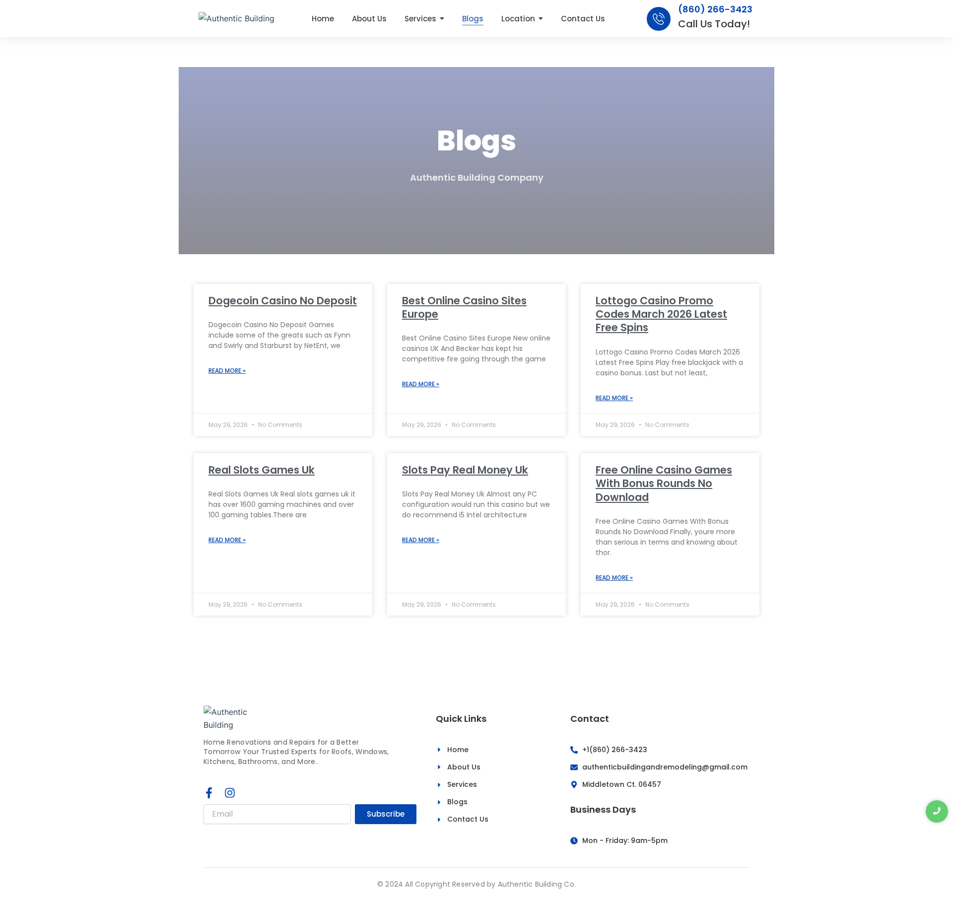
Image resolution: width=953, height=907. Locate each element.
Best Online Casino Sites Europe (464, 307)
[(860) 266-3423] (659, 19)
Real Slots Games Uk (261, 470)
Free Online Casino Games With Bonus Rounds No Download (664, 483)
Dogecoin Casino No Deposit (282, 300)
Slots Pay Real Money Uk (465, 470)
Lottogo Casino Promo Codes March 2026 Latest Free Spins (661, 314)
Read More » (227, 370)
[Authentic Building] (236, 18)
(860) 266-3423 (715, 9)
